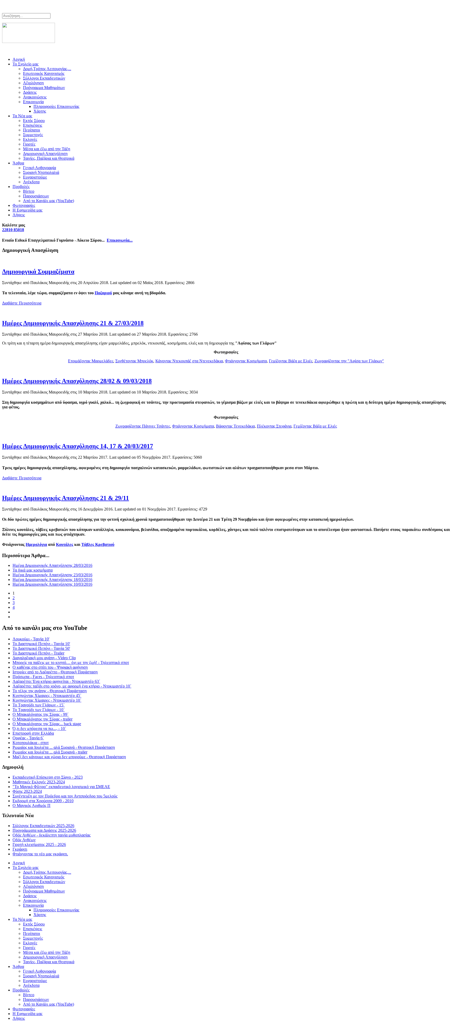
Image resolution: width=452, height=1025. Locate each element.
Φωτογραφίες (24, 205)
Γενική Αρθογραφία (39, 167)
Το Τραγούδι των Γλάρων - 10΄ (39, 709)
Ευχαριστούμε (35, 177)
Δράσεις (30, 92)
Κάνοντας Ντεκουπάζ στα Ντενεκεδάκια (189, 361)
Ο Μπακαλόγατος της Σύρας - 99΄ (41, 714)
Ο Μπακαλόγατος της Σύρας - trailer (42, 719)
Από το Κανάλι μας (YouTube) (48, 200)
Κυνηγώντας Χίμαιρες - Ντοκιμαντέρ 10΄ (47, 700)
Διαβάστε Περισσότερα (21, 303)
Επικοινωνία (33, 101)
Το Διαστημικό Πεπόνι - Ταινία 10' (41, 643)
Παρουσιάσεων (36, 196)
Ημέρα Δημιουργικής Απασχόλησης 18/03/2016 (52, 579)
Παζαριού (103, 293)
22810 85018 (13, 230)
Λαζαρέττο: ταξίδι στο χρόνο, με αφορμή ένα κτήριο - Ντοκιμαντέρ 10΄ (72, 686)
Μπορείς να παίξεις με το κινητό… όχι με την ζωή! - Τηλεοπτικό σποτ (71, 662)
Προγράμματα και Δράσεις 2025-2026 (44, 830)
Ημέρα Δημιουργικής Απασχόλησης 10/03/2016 (52, 584)
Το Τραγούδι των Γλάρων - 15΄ (39, 705)
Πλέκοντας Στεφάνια (274, 426)
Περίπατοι (31, 130)
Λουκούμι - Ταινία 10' (31, 639)
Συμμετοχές (33, 134)
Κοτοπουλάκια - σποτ (31, 742)
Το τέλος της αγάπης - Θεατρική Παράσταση (50, 691)
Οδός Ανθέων (24, 840)
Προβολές (21, 186)
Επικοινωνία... (120, 240)
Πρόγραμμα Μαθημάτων (44, 87)
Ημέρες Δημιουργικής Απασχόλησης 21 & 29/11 (65, 498)
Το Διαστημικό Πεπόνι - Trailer (38, 653)
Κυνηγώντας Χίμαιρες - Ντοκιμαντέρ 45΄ (47, 695)
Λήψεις (19, 215)
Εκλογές (30, 139)
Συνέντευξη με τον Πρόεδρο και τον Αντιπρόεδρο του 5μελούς (65, 796)
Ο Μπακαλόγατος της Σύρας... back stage (47, 724)
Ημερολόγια (36, 544)
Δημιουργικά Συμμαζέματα (38, 271)
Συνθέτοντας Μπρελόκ (134, 361)
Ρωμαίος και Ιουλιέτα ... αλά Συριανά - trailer (50, 752)
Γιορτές (29, 144)
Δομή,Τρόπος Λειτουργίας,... (47, 69)
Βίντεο (28, 191)
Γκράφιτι (20, 849)
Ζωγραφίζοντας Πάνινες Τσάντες (142, 426)
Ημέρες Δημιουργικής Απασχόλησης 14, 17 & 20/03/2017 (77, 446)
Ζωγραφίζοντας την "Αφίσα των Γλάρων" (349, 361)
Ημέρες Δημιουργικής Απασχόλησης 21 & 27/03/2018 (73, 323)
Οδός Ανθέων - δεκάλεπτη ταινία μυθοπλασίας (52, 835)
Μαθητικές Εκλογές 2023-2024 (39, 782)
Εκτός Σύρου (34, 120)
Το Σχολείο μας (25, 64)
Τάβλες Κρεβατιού (97, 544)
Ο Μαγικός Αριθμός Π (31, 805)
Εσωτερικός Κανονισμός (43, 73)
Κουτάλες (64, 544)
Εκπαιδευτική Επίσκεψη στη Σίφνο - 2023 (48, 777)
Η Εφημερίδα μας (27, 210)
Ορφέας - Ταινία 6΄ (28, 738)
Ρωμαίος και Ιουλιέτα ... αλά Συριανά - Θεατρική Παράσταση (64, 747)
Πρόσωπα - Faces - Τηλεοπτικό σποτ (43, 676)
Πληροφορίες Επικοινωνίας (56, 106)
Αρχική (19, 59)
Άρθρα (18, 163)
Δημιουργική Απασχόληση (45, 153)
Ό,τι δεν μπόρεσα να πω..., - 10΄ (39, 728)
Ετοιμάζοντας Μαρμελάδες (90, 361)
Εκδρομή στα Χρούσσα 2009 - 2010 (43, 801)
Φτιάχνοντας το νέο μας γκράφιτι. (40, 854)
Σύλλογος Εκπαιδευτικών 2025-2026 (43, 825)
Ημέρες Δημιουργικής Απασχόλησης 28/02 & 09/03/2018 (77, 381)
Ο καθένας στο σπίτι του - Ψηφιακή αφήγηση (50, 667)
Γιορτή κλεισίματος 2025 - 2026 (39, 844)
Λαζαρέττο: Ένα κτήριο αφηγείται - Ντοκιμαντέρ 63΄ (56, 681)
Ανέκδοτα (31, 182)
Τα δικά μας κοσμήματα (33, 570)
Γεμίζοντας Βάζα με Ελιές (290, 361)
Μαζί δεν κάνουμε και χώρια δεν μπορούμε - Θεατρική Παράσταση (69, 757)
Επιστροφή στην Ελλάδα (33, 733)
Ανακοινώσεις (35, 97)
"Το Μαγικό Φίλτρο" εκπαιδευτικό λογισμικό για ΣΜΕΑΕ (61, 786)
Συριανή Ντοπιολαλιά (41, 172)
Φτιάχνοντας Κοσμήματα (246, 361)
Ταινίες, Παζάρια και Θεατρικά (48, 158)
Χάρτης (39, 111)
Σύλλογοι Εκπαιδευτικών (44, 78)
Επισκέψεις (32, 125)
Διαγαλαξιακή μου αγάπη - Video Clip (44, 658)
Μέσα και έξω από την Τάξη (46, 149)
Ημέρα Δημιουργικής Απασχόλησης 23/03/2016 (52, 575)
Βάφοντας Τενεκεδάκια (235, 426)
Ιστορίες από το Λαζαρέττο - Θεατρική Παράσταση (55, 672)
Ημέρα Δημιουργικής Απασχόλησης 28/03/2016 (52, 565)
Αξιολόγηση (33, 83)
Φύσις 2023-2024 (27, 791)
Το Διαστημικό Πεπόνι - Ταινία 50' (41, 648)
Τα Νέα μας (22, 116)
